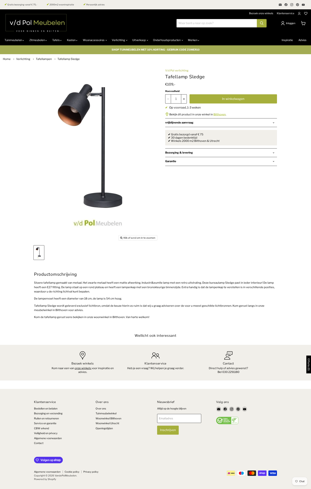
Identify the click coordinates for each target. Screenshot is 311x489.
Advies (302, 40)
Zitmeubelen (37, 40)
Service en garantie (45, 423)
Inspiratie (287, 40)
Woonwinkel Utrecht (107, 423)
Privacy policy (90, 471)
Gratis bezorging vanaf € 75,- (20, 4)
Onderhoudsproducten (167, 40)
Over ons (101, 408)
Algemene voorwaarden (48, 438)
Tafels (56, 40)
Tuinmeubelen (13, 40)
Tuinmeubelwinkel (106, 413)
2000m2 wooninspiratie (60, 4)
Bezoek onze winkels (261, 13)
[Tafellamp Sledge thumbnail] (39, 252)
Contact (38, 443)
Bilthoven (219, 114)
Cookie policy (72, 471)
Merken (193, 40)
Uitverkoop (139, 40)
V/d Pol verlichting (176, 70)
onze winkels (83, 368)
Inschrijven (168, 430)
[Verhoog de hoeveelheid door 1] (184, 98)
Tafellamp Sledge (68, 59)
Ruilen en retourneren (46, 418)
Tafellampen (44, 59)
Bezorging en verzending (48, 413)
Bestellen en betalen (45, 408)
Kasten (71, 40)
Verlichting (118, 40)
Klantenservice (285, 13)
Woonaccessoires (94, 40)
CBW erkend (41, 428)
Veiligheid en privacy (45, 433)
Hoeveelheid (172, 91)
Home (7, 59)
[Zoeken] (262, 23)
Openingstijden (104, 428)
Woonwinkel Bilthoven (108, 418)
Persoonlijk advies (94, 4)
